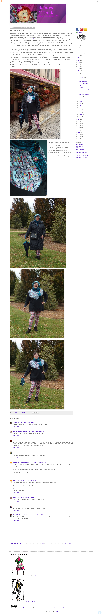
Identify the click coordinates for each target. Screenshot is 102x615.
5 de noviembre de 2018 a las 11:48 (35, 431)
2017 (79, 119)
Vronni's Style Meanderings (20, 462)
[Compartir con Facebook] (37, 413)
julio (80, 103)
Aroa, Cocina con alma (81, 157)
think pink (81, 85)
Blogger (56, 611)
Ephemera (78, 147)
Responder (16, 426)
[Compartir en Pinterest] (38, 413)
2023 (79, 62)
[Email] (85, 30)
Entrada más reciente (15, 543)
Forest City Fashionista (19, 514)
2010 (79, 134)
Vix (14, 452)
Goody (15, 422)
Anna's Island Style (80, 149)
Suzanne (15, 480)
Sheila (14, 497)
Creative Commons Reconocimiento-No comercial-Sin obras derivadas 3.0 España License (58, 607)
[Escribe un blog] (34, 413)
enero (80, 116)
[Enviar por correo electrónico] (33, 413)
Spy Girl (34, 575)
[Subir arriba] (100, 613)
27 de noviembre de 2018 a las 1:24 (34, 514)
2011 (79, 132)
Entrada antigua (68, 543)
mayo (80, 107)
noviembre (81, 77)
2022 (79, 64)
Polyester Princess (18, 440)
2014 (79, 125)
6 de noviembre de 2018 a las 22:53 (27, 480)
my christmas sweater (84, 94)
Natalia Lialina (17, 506)
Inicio (42, 543)
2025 (79, 57)
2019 (79, 70)
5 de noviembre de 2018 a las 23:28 (37, 462)
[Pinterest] (81, 30)
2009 (79, 136)
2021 (79, 66)
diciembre (81, 75)
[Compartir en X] (35, 413)
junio (80, 105)
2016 (79, 121)
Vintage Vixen (79, 144)
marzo (80, 112)
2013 (79, 127)
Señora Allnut (22, 607)
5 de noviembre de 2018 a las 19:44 (24, 452)
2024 (79, 60)
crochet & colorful (83, 79)
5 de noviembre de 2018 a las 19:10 (32, 440)
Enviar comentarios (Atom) (23, 546)
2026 (79, 55)
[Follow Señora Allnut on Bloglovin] (81, 49)
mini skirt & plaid (83, 81)
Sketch (29, 575)
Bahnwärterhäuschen (81, 146)
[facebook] (77, 30)
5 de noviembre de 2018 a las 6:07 (25, 422)
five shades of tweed (84, 89)
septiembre (82, 99)
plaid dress (81, 87)
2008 (79, 138)
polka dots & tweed (83, 83)
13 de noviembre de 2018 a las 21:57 (26, 497)
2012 (79, 130)
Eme (34, 39)
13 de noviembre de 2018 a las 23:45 (30, 506)
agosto (81, 101)
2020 (79, 68)
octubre (81, 97)
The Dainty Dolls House (19, 431)
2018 (79, 73)
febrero (81, 114)
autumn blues (82, 92)
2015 (79, 123)
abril (80, 110)
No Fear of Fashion (80, 151)
